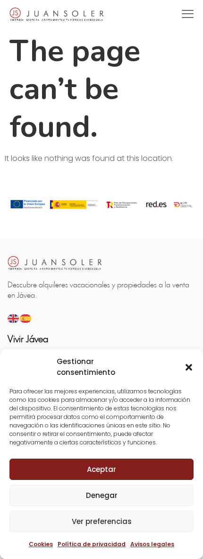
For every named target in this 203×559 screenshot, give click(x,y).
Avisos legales (152, 544)
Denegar (102, 495)
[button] (189, 367)
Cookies (41, 544)
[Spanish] (26, 317)
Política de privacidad (92, 544)
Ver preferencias (102, 521)
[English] (14, 317)
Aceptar (101, 469)
